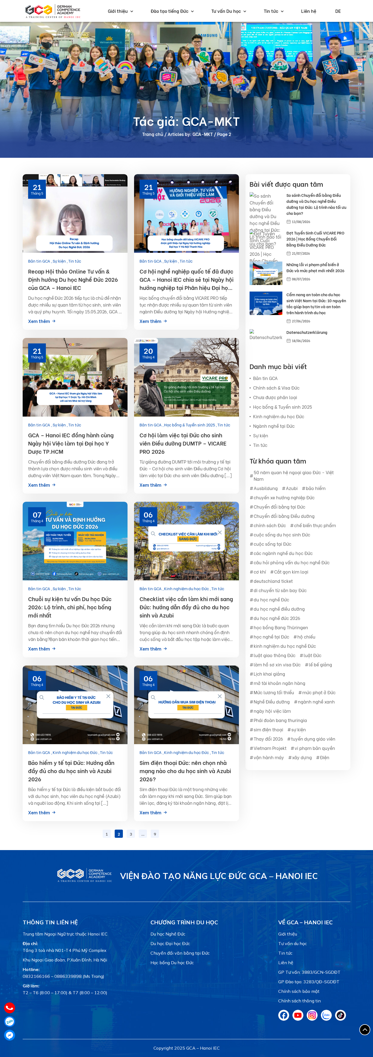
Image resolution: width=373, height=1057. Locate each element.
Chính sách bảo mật (298, 991)
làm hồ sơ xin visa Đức (277, 664)
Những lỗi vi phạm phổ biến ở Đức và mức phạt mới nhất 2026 (315, 267)
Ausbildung (266, 488)
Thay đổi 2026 (268, 738)
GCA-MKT (203, 134)
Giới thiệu (118, 11)
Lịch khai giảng (269, 673)
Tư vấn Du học (226, 11)
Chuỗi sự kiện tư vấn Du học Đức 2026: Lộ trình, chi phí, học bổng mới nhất (69, 607)
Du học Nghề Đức (167, 934)
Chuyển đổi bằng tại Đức (279, 506)
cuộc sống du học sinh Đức (282, 534)
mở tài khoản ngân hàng (279, 683)
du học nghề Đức (271, 599)
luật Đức (312, 655)
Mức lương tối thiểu (274, 692)
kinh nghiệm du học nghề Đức (285, 646)
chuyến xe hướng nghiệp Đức (284, 497)
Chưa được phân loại (275, 397)
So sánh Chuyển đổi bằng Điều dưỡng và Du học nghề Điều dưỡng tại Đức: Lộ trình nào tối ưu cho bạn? (316, 204)
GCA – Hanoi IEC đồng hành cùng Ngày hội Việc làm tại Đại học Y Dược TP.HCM (71, 443)
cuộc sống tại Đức (272, 544)
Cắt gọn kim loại (291, 571)
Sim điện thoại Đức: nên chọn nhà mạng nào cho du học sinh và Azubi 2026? (185, 770)
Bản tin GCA (39, 261)
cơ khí (260, 571)
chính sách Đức (270, 525)
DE (338, 11)
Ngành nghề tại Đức (274, 426)
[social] (283, 1019)
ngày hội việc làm (272, 711)
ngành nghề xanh (316, 701)
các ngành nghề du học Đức (283, 553)
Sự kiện (60, 261)
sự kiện (298, 729)
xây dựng (302, 757)
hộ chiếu (306, 636)
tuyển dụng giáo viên (313, 738)
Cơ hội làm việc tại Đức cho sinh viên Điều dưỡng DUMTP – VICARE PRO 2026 (183, 443)
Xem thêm (39, 321)
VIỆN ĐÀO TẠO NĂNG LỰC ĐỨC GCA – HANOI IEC (219, 876)
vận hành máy (269, 757)
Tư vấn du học (292, 943)
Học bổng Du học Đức (172, 962)
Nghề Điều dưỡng (272, 701)
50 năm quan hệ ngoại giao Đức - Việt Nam (294, 475)
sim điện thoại (268, 729)
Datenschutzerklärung (306, 332)
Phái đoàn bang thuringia (280, 720)
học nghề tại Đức (271, 636)
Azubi (292, 488)
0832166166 (36, 976)
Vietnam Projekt (270, 748)
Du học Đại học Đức (170, 943)
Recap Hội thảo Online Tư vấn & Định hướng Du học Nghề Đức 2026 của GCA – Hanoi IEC (73, 279)
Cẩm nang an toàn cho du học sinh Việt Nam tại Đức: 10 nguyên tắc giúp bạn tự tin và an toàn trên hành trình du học (316, 303)
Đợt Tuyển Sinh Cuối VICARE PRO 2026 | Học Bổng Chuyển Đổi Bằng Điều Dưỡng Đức (315, 239)
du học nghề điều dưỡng (279, 608)
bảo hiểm (315, 488)
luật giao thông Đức (274, 655)
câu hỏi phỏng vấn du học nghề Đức (292, 562)
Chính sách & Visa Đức (276, 387)
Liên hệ (308, 11)
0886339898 (68, 976)
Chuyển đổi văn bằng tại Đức (180, 953)
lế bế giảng (320, 664)
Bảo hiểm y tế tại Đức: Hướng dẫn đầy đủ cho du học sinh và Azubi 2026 (71, 770)
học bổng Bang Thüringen (281, 627)
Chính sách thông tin (299, 1000)
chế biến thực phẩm (315, 525)
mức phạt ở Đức (319, 692)
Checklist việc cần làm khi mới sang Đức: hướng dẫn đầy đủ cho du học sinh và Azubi (186, 607)
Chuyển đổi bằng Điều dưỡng (284, 516)
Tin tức (271, 11)
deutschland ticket (273, 581)
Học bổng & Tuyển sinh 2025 (190, 424)
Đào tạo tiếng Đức (169, 11)
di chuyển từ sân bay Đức (280, 590)
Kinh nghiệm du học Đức (187, 588)
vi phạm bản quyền (315, 748)
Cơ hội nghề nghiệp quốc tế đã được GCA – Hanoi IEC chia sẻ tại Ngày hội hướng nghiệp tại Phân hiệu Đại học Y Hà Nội (186, 279)
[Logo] (84, 881)
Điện (324, 757)
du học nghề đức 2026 (277, 618)
